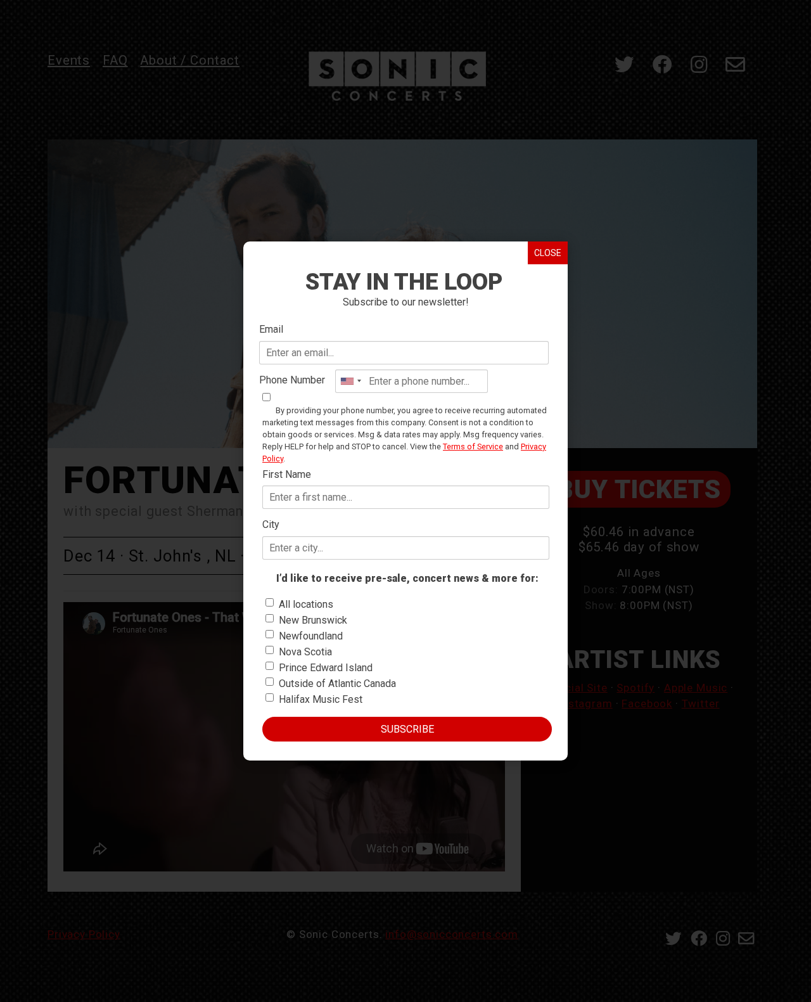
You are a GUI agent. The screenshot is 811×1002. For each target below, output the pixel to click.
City (270, 524)
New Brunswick (313, 620)
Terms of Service (473, 446)
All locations (306, 604)
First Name (286, 474)
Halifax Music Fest (320, 699)
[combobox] (350, 381)
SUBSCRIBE (407, 729)
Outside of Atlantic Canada (337, 684)
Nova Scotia (305, 652)
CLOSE (547, 253)
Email (271, 329)
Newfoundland (311, 636)
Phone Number (292, 380)
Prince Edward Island (326, 668)
